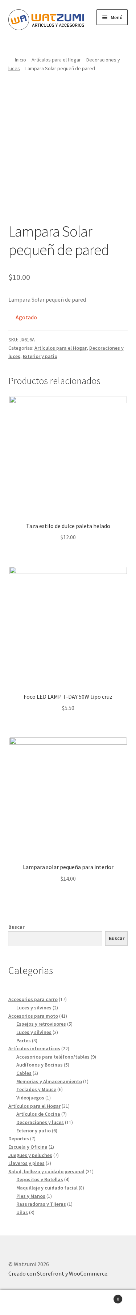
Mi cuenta (22, 1302)
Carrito (105, 1296)
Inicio (20, 59)
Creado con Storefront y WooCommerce (57, 1273)
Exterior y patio (40, 356)
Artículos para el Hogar (56, 59)
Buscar (16, 927)
